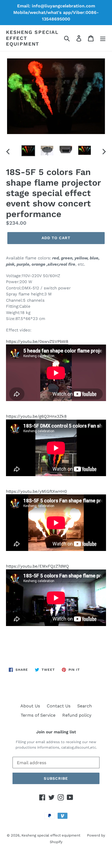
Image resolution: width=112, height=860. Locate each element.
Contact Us (58, 705)
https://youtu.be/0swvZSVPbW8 (37, 341)
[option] (28, 151)
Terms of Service (38, 715)
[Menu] (103, 38)
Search (84, 705)
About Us (30, 705)
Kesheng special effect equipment (32, 38)
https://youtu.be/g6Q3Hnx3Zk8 (36, 416)
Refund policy (76, 715)
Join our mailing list (56, 731)
